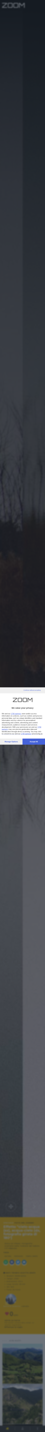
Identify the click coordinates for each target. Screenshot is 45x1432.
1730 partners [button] (16, 714)
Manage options (11, 742)
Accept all (34, 742)
